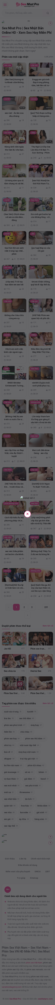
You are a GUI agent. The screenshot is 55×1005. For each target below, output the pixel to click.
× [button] (27, 513)
